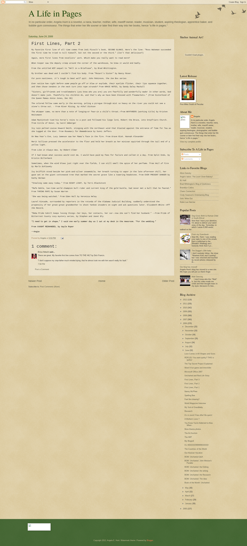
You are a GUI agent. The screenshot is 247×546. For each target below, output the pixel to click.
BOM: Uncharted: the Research (198, 475)
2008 (185, 315)
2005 (185, 509)
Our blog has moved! (188, 267)
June (187, 350)
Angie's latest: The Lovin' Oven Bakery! (196, 177)
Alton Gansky (185, 173)
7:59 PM (41, 264)
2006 (185, 323)
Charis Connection (187, 191)
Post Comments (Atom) (50, 287)
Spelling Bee (190, 395)
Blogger (150, 540)
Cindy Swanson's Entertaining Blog (194, 195)
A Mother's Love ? (192, 419)
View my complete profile (190, 142)
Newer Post (35, 281)
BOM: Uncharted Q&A (194, 457)
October (188, 335)
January (188, 503)
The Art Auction (191, 433)
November (189, 331)
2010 (185, 308)
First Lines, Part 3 (192, 380)
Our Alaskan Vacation (193, 453)
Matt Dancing (197, 277)
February (189, 500)
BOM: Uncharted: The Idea (196, 479)
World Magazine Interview (195, 403)
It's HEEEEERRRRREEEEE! (197, 445)
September (190, 338)
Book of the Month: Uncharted (197, 483)
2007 (185, 319)
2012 (185, 300)
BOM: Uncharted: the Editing (196, 467)
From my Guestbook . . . (202, 234)
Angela (197, 116)
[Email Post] (62, 238)
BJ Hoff (183, 180)
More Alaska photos (193, 429)
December (189, 327)
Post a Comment (42, 269)
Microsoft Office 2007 (193, 372)
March (188, 496)
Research (188, 411)
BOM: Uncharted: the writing (196, 471)
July (187, 346)
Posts (186, 154)
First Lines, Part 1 (192, 387)
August (188, 342)
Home (101, 281)
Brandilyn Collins (187, 188)
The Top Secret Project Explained (198, 364)
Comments (188, 159)
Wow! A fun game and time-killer (198, 368)
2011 (185, 304)
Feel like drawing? (192, 399)
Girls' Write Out (186, 198)
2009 (185, 311)
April (187, 492)
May (187, 488)
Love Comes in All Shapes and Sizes (200, 354)
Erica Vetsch (43, 252)
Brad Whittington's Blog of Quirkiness (195, 184)
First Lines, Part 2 (192, 384)
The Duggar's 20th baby (201, 251)
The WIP (188, 437)
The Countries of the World (196, 449)
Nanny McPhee (191, 391)
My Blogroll (189, 441)
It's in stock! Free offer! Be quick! (198, 415)
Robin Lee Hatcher (187, 202)
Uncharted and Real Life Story (197, 376)
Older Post (168, 281)
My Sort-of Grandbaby (194, 407)
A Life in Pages (55, 13)
